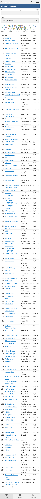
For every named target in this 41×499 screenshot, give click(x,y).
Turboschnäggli (10, 356)
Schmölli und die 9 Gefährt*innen (11, 310)
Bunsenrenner (9, 261)
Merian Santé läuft (11, 80)
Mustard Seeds (9, 432)
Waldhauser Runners (11, 176)
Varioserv (8, 193)
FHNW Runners (9, 155)
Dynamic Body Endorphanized (10, 115)
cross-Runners (9, 66)
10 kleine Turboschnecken (10, 327)
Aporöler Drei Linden (11, 335)
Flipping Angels (10, 61)
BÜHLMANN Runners (11, 142)
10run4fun (8, 271)
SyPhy (7, 450)
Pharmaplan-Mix (10, 214)
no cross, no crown (11, 69)
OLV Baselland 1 (10, 72)
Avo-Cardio (8, 58)
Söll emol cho (9, 102)
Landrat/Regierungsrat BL (12, 96)
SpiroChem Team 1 (11, 407)
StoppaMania (9, 343)
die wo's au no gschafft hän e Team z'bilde (12, 186)
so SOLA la (8, 38)
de (29, 2)
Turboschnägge (10, 354)
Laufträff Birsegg (10, 268)
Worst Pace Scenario (11, 409)
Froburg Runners (10, 369)
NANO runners (9, 127)
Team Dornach (9, 301)
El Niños (7, 412)
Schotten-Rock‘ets (11, 216)
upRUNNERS (9, 420)
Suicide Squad (9, 160)
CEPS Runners (9, 425)
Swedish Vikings (10, 417)
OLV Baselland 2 (10, 92)
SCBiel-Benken (9, 145)
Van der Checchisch (11, 253)
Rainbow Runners (10, 190)
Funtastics (8, 157)
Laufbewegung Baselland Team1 (10, 390)
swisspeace (8, 415)
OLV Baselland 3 (10, 286)
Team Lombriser (10, 313)
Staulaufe (8, 149)
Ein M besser (9, 467)
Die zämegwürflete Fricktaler (11, 88)
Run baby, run (9, 457)
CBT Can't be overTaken (9, 199)
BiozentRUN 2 (9, 289)
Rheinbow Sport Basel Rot (12, 110)
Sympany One (9, 396)
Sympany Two (9, 372)
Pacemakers (9, 316)
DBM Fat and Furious (11, 139)
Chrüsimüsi (8, 208)
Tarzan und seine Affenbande (10, 135)
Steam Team (9, 304)
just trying (8, 362)
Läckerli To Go (9, 394)
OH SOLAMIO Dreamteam (9, 245)
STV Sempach (9, 74)
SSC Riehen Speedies (11, 221)
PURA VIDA (8, 427)
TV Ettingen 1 (9, 206)
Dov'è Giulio (8, 281)
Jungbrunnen (9, 273)
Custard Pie (8, 445)
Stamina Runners (10, 53)
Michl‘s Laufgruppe (11, 165)
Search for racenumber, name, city (12, 10)
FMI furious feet (10, 338)
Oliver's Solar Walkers (12, 440)
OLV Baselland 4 (10, 211)
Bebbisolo (8, 447)
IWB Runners (9, 77)
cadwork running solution (10, 227)
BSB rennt (8, 238)
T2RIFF (7, 124)
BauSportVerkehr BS (11, 399)
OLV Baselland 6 (10, 41)
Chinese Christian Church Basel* (10, 436)
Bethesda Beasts (10, 460)
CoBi (6, 231)
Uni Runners (9, 359)
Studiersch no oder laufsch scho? (11, 383)
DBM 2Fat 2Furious (11, 203)
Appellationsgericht (11, 278)
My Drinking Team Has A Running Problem (12, 483)
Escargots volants (11, 455)
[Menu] (37, 2)
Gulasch (7, 480)
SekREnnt (8, 163)
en (34, 2)
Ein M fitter (8, 470)
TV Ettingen (9, 195)
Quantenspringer (10, 346)
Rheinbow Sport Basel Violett (12, 378)
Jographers (8, 168)
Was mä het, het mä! (11, 48)
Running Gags (9, 84)
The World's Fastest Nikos (11, 297)
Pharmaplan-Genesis (12, 283)
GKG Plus (8, 366)
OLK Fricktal (9, 331)
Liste (2, 17)
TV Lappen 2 (9, 99)
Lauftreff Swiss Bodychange (9, 250)
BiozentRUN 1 (9, 294)
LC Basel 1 (8, 64)
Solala (7, 56)
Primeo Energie (10, 351)
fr (31, 2)
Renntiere (8, 119)
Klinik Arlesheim (10, 404)
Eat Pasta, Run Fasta (11, 43)
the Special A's (9, 241)
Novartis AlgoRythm (11, 122)
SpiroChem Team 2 (11, 386)
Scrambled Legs (10, 321)
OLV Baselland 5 (10, 152)
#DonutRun (8, 233)
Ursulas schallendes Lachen (11, 476)
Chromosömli (9, 171)
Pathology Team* (10, 341)
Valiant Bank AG (10, 258)
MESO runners (9, 180)
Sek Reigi (8, 130)
